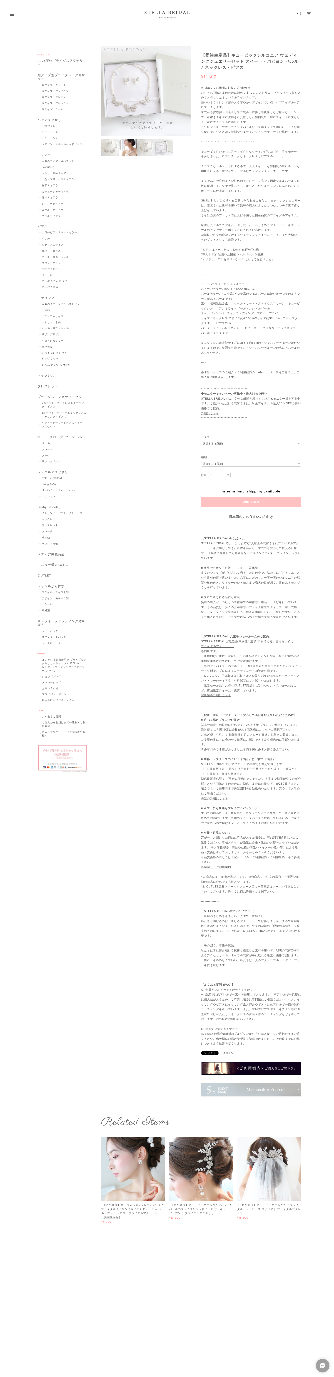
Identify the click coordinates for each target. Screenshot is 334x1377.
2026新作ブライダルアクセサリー (61, 63)
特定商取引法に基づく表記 (58, 700)
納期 (204, 457)
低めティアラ (50, 197)
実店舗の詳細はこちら (216, 695)
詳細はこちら (210, 413)
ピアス (42, 227)
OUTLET (44, 575)
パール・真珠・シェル (55, 256)
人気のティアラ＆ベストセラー (61, 161)
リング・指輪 (50, 543)
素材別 (46, 610)
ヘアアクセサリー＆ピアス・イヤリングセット (63, 424)
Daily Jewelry (48, 507)
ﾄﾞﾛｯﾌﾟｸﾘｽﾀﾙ (50, 287)
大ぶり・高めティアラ (55, 173)
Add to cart (251, 501)
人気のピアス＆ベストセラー (59, 232)
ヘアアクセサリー (51, 120)
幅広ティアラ (50, 185)
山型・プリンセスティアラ (58, 179)
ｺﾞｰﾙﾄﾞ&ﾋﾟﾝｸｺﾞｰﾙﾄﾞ (55, 281)
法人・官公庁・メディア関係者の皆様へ (63, 733)
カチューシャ (50, 138)
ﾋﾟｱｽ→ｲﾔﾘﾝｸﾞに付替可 (56, 364)
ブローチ (47, 531)
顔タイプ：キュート (54, 85)
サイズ (205, 437)
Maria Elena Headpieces (58, 490)
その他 (46, 537)
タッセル (47, 275)
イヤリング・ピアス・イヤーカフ (62, 513)
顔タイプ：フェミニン (55, 91)
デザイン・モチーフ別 (55, 598)
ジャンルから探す (51, 586)
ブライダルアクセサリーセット (61, 397)
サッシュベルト (51, 461)
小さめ (46, 238)
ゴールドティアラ (53, 209)
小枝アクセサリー (53, 126)
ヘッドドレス (50, 132)
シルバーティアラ (53, 203)
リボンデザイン (51, 262)
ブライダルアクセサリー (217, 646)
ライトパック (50, 631)
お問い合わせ (50, 688)
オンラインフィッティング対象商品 (61, 623)
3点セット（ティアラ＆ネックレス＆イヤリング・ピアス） (64, 414)
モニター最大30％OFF (55, 565)
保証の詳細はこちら (214, 798)
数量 (204, 475)
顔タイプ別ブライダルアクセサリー (61, 77)
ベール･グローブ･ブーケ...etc (60, 437)
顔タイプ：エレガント (55, 97)
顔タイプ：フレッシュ (55, 103)
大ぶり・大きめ (51, 250)
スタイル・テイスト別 (55, 592)
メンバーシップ (51, 682)
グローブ (47, 449)
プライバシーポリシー (55, 694)
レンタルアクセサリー (54, 472)
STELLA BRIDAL (52, 478)
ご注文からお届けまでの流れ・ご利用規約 (63, 724)
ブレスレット (47, 386)
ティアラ (44, 155)
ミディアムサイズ (53, 244)
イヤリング (46, 298)
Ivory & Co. (49, 484)
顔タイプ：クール (53, 109)
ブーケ (46, 455)
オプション (48, 496)
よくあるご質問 (51, 716)
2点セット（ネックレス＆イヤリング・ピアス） (63, 404)
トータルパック (51, 643)
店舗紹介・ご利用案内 (216, 867)
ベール (46, 443)
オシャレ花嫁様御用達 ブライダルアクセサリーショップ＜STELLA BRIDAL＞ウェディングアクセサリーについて (64, 665)
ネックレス (46, 376)
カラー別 (47, 604)
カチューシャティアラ (55, 191)
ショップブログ (51, 676)
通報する (228, 1053)
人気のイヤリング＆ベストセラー (62, 304)
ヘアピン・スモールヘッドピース (62, 144)
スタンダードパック (54, 637)
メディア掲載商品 (51, 554)
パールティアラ (51, 215)
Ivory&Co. (48, 167)
